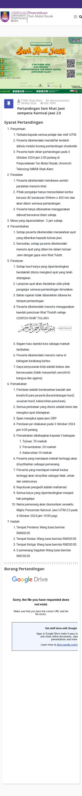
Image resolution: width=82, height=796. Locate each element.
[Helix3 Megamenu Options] (75, 16)
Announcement (59, 100)
